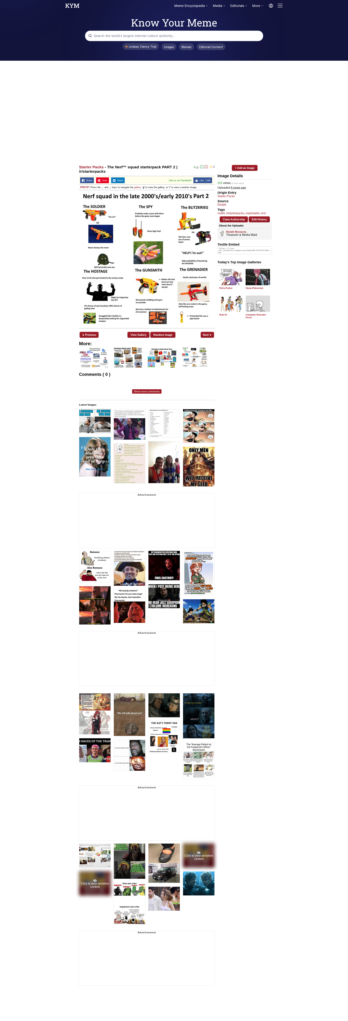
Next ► (207, 334)
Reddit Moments (236, 231)
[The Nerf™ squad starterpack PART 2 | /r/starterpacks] (147, 259)
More (256, 6)
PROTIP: (85, 187)
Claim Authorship (234, 219)
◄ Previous (89, 334)
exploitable (253, 213)
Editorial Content (211, 47)
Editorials (237, 6)
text (263, 213)
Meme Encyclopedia (189, 6)
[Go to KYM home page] (72, 7)
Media (217, 6)
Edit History (259, 219)
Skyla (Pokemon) (254, 288)
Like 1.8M (204, 180)
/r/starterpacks (235, 213)
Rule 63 (223, 315)
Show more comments (147, 391)
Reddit (222, 204)
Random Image (162, 334)
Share (88, 180)
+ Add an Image (244, 167)
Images (169, 47)
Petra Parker (226, 288)
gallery (137, 187)
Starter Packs (91, 167)
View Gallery (138, 334)
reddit (221, 213)
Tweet (119, 180)
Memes (186, 47)
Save (103, 180)
